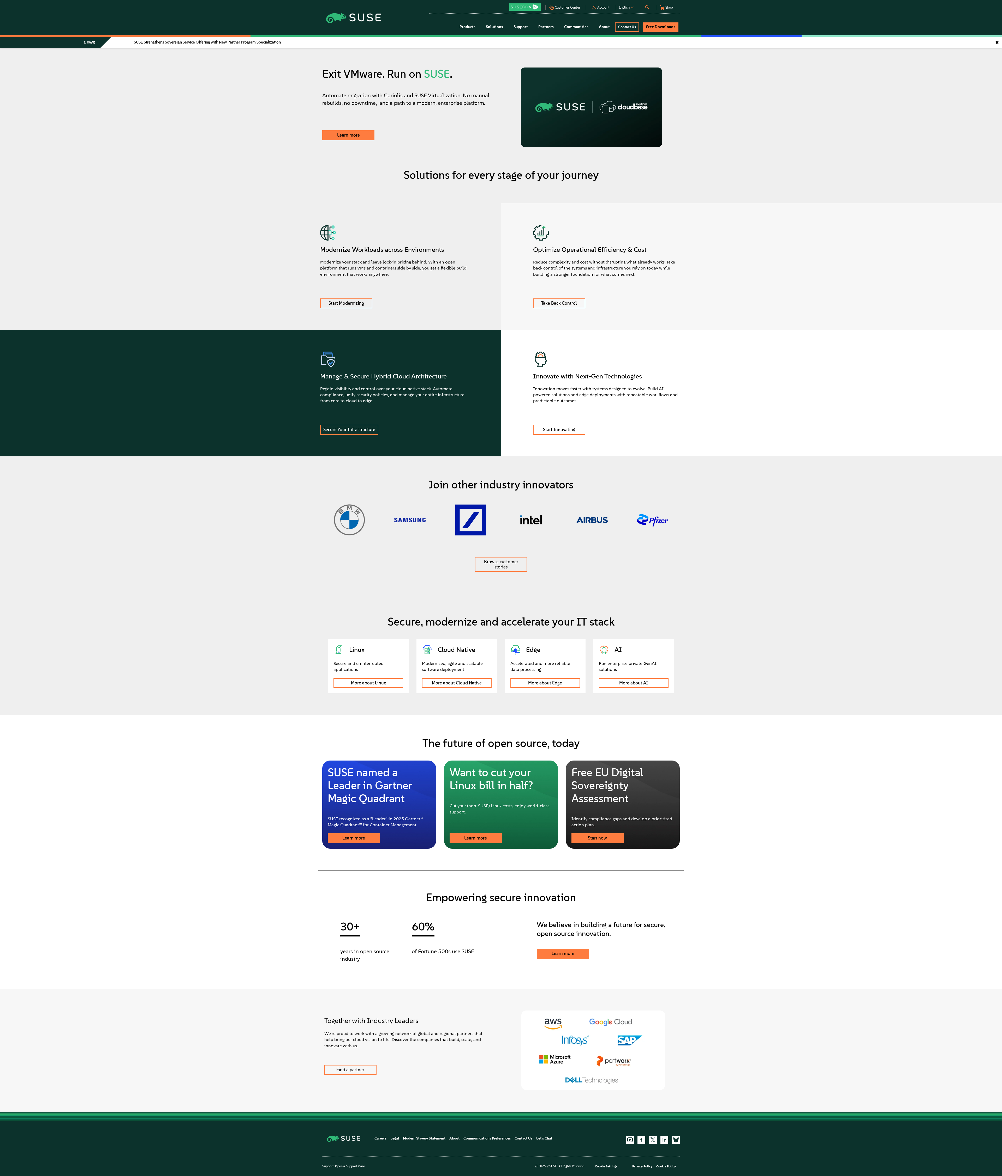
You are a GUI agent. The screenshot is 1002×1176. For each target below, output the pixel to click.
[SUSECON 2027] (525, 7)
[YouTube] (630, 1140)
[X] (653, 1140)
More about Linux (368, 682)
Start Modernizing (346, 303)
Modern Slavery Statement (424, 1138)
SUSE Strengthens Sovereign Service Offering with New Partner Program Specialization (207, 42)
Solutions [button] (494, 26)
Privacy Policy (642, 1166)
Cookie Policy (666, 1166)
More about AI (633, 682)
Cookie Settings (606, 1166)
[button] (526, 5)
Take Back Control (559, 303)
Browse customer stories (501, 564)
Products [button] (467, 26)
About (454, 1138)
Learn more (348, 135)
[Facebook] (641, 1140)
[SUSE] (345, 1138)
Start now (597, 838)
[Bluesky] (676, 1140)
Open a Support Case (350, 1166)
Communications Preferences (487, 1138)
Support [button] (521, 26)
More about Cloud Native (457, 682)
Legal (394, 1138)
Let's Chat (544, 1138)
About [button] (604, 26)
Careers (380, 1138)
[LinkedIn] (664, 1140)
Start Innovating (559, 429)
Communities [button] (576, 26)
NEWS (89, 42)
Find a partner (350, 1069)
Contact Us (523, 1138)
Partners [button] (546, 26)
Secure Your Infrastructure (349, 429)
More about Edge (545, 682)
